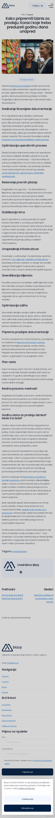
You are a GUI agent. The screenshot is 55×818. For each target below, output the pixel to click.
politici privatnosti (26, 788)
